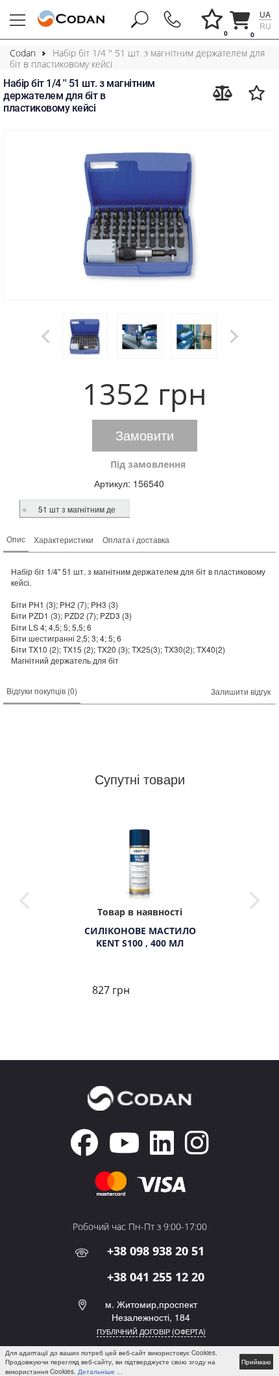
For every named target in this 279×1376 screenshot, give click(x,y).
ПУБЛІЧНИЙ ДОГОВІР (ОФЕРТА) (151, 1331)
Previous (24, 900)
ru (265, 25)
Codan (23, 53)
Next (255, 900)
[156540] (139, 215)
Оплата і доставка (136, 539)
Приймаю (256, 1361)
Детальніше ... (100, 1371)
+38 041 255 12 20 (155, 1277)
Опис (15, 538)
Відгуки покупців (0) (41, 690)
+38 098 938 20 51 (155, 1251)
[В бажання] (256, 93)
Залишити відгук (241, 691)
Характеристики (63, 539)
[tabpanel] (139, 910)
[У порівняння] (222, 93)
